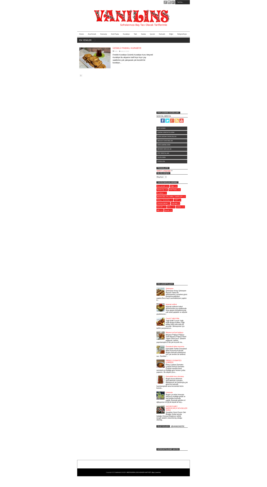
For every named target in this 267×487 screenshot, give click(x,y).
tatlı (158, 210)
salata (178, 207)
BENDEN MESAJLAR (164, 149)
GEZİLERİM (161, 157)
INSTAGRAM (169, 2)
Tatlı (135, 34)
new (169, 207)
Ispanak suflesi (171, 304)
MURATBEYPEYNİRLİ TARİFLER (170, 196)
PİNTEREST (173, 2)
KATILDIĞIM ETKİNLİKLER (166, 136)
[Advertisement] (172, 77)
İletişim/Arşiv (182, 34)
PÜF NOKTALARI (163, 153)
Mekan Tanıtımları (163, 200)
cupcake (174, 203)
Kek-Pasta (115, 34)
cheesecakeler (162, 203)
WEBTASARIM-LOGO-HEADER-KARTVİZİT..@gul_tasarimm (144, 472)
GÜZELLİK (161, 161)
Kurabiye (126, 34)
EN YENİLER (85, 40)
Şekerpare (169, 288)
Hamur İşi (160, 190)
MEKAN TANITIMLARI (165, 141)
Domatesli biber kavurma (175, 346)
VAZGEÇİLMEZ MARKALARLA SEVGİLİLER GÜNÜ (176, 408)
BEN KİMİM (161, 128)
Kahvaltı (162, 34)
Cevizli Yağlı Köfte (172, 318)
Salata (143, 34)
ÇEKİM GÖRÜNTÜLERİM (165, 132)
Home (81, 34)
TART (176, 200)
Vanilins (117, 472)
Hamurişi (103, 34)
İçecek (152, 34)
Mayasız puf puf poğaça (174, 332)
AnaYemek (92, 34)
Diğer (171, 34)
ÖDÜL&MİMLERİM (163, 145)
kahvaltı (160, 207)
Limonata (169, 392)
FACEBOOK (165, 2)
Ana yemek (161, 186)
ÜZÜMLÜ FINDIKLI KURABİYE (127, 48)
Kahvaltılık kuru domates (175, 376)
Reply (115, 51)
